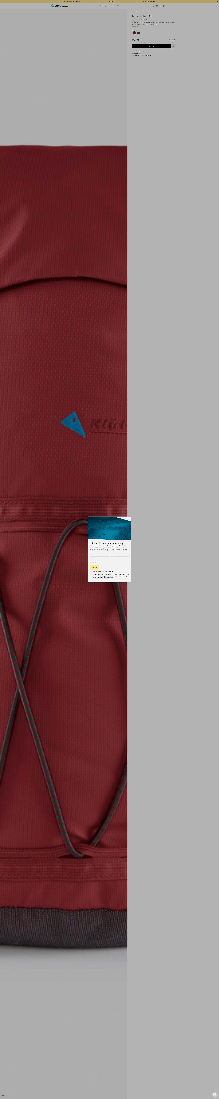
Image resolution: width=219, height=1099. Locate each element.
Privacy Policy (123, 574)
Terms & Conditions (109, 571)
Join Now (94, 567)
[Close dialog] (128, 519)
